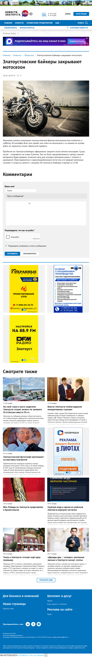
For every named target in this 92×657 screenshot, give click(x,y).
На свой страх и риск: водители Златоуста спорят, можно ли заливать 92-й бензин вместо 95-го (22, 409)
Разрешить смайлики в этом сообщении (27, 245)
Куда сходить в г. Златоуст (57, 604)
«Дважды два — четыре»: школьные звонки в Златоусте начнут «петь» (66, 558)
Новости (19, 23)
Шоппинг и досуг (59, 596)
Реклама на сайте (59, 609)
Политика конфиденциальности (13, 635)
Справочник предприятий (39, 23)
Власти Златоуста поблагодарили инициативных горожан (65, 408)
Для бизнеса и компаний (21, 596)
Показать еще (46, 580)
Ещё (57, 23)
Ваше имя (10, 186)
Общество (29, 55)
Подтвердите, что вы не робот (20, 230)
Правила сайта (8, 609)
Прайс (49, 614)
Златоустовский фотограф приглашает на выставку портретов (23, 458)
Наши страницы (14, 604)
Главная (8, 23)
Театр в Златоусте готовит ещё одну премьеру (21, 558)
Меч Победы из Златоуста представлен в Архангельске (23, 508)
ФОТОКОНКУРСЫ (27, 28)
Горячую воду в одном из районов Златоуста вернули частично (65, 508)
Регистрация (81, 14)
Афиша (49, 601)
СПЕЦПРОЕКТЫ (10, 28)
